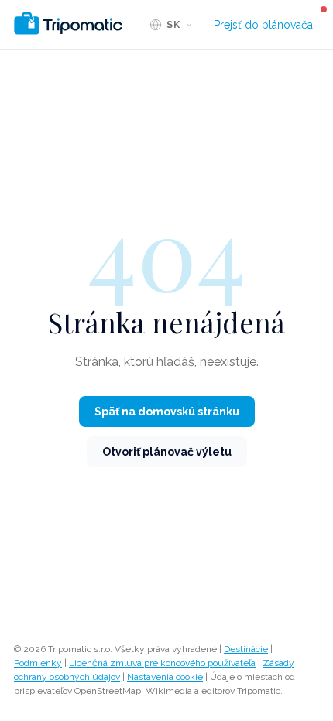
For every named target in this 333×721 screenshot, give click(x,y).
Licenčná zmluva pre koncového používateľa (162, 663)
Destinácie (246, 649)
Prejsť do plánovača (263, 25)
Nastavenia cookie (165, 676)
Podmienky (38, 663)
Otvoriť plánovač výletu (167, 452)
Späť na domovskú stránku (166, 411)
